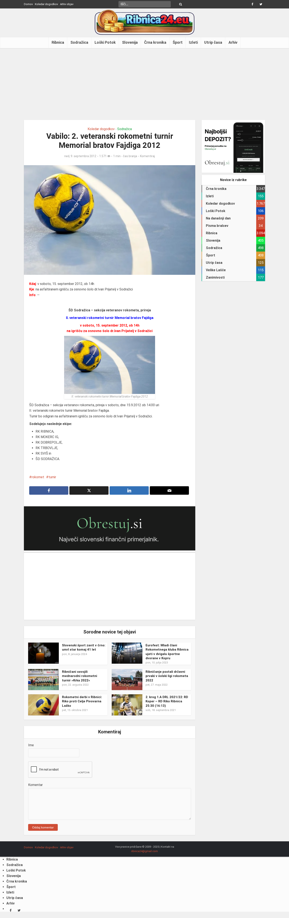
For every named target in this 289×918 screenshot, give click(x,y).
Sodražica (79, 42)
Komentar (35, 785)
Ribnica (58, 42)
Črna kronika (155, 42)
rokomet (38, 477)
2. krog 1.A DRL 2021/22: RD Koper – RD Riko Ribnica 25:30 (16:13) (167, 701)
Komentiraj (147, 156)
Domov (28, 4)
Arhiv (232, 42)
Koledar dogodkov (46, 4)
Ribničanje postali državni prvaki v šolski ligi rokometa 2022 (167, 676)
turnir (52, 477)
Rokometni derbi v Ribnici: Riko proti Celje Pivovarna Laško (82, 701)
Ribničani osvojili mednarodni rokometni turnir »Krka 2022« (79, 676)
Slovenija (130, 42)
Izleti (193, 42)
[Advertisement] (144, 84)
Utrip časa (213, 42)
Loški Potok (105, 42)
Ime (31, 745)
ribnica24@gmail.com (144, 851)
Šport (178, 42)
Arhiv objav (66, 4)
